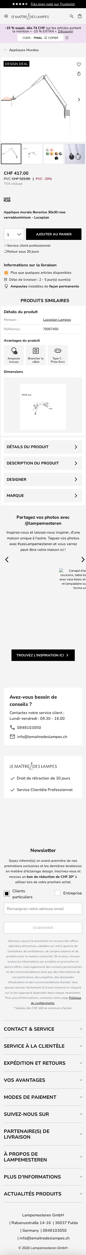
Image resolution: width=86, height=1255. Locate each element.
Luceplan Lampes (57, 319)
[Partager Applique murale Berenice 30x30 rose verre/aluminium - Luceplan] (78, 73)
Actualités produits (32, 1193)
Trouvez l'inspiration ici (40, 655)
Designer (16, 479)
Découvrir (65, 31)
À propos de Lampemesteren (25, 1157)
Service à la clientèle (34, 1046)
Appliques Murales (24, 50)
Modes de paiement (30, 1097)
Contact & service (29, 1029)
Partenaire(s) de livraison (26, 1134)
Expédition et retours (34, 1063)
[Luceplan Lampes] (29, 199)
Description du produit (33, 463)
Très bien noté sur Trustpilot (53, 4)
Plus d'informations (32, 1176)
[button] (11, 154)
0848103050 (29, 727)
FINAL (40, 38)
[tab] (43, 1028)
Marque (15, 495)
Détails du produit (27, 446)
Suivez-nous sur (26, 1114)
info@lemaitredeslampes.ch (42, 736)
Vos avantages (24, 1080)
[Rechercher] (71, 16)
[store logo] (32, 16)
